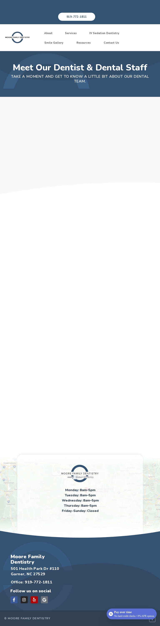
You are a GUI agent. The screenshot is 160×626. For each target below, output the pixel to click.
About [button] (48, 33)
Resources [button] (83, 43)
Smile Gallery (53, 43)
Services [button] (71, 33)
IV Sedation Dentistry (104, 33)
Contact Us (111, 43)
